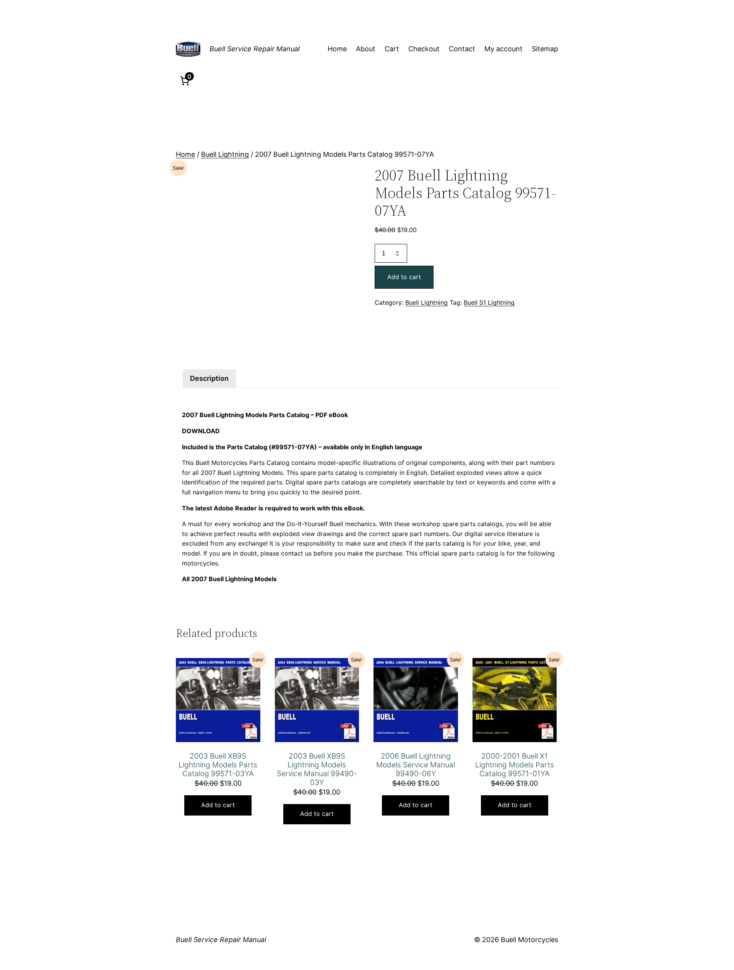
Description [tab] (209, 378)
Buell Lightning (225, 154)
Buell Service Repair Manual (254, 49)
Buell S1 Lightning (489, 302)
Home (185, 154)
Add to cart (404, 277)
